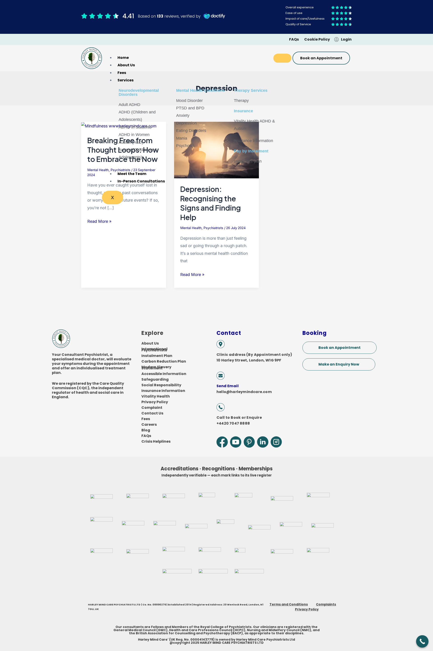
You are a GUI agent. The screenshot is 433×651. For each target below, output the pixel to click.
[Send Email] (220, 376)
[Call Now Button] (422, 641)
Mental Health (98, 170)
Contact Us (152, 413)
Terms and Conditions (288, 604)
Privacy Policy (154, 402)
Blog (145, 430)
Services (125, 80)
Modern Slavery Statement (156, 367)
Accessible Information (163, 373)
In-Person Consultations (141, 181)
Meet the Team (131, 173)
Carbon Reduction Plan (163, 361)
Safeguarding (155, 379)
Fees (121, 72)
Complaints (326, 604)
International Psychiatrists (154, 349)
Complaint (151, 407)
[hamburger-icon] (282, 58)
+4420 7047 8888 (233, 423)
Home (123, 57)
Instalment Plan (156, 355)
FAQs (146, 435)
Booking (314, 333)
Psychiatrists (213, 228)
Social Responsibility (161, 385)
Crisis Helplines (155, 441)
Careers (149, 424)
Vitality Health (155, 396)
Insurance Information (163, 390)
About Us (126, 65)
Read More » (99, 221)
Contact (228, 333)
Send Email (227, 386)
